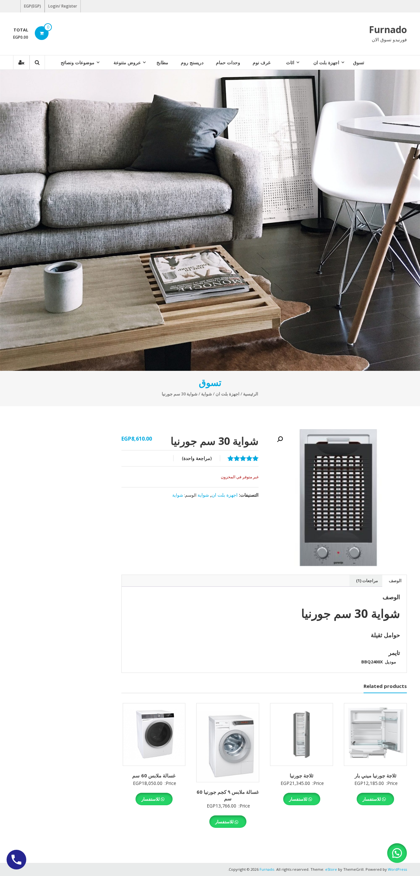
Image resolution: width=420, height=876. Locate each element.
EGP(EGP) (32, 6)
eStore (331, 869)
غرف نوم (261, 62)
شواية (206, 394)
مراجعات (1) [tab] (367, 580)
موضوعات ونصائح (77, 62)
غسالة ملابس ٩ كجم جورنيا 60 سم (228, 795)
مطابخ (162, 62)
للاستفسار (372, 799)
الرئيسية (250, 394)
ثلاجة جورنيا (301, 775)
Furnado (388, 29)
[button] (280, 439)
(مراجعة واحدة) (197, 458)
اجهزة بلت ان (326, 62)
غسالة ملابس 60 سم (154, 775)
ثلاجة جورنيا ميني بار (375, 775)
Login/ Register (62, 6)
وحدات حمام (228, 62)
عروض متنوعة (127, 62)
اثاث (290, 62)
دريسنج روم (192, 62)
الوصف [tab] (395, 580)
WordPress (397, 869)
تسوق (358, 62)
